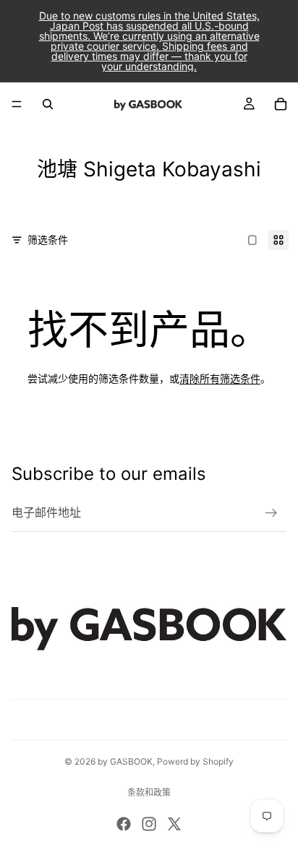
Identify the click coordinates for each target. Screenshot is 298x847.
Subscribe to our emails (109, 473)
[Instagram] (149, 824)
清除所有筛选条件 (219, 378)
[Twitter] (174, 824)
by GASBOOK (125, 761)
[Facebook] (123, 824)
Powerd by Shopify (195, 761)
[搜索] (48, 104)
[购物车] (281, 104)
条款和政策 (149, 792)
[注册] (271, 513)
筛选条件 (47, 239)
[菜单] (16, 104)
